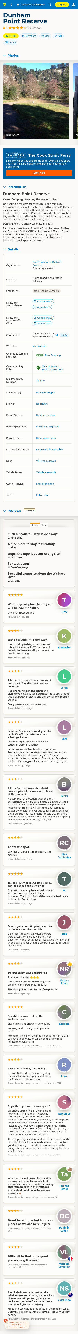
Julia (64, 934)
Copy (64, 335)
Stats (43, 525)
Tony (64, 611)
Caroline (64, 1023)
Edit (60, 35)
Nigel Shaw (64, 1300)
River (64, 1076)
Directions (30, 35)
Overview (30, 511)
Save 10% (39, 173)
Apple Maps (44, 307)
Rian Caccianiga (64, 856)
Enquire (62, 4)
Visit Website (40, 346)
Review (12, 42)
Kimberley (64, 647)
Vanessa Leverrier (64, 1265)
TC (64, 890)
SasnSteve (64, 1114)
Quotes (35, 525)
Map (47, 35)
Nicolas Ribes (64, 982)
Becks (64, 796)
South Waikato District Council (47, 263)
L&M (64, 739)
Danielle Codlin (64, 1229)
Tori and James (64, 1187)
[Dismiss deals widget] (6, 1321)
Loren (64, 688)
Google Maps (44, 301)
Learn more (12, 166)
